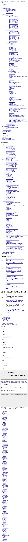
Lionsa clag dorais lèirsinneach (15, 58)
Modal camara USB (10, 30)
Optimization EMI (13, 93)
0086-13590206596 (10, 323)
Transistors (11, 78)
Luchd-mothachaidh (13, 100)
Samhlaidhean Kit (12, 122)
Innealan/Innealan (12, 104)
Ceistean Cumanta (7, 130)
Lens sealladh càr (12, 49)
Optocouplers (11, 88)
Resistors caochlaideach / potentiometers (17, 115)
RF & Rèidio (11, 96)
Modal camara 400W (13, 22)
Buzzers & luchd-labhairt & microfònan (17, 108)
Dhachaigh (5, 7)
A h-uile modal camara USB (15, 31)
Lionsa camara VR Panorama (15, 61)
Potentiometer (12, 114)
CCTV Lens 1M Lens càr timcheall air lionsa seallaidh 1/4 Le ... (15, 311)
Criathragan (11, 92)
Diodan (10, 77)
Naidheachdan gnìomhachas (12, 128)
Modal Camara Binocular (14, 39)
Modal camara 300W (13, 21)
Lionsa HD (11, 69)
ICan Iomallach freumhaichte (15, 86)
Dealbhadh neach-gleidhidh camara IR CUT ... (13, 271)
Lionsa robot (11, 63)
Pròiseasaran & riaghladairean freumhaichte (18, 76)
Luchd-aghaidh (12, 74)
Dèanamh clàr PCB (10, 124)
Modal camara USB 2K (14, 36)
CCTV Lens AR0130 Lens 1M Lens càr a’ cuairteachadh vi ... (14, 300)
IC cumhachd (11, 80)
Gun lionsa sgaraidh (13, 66)
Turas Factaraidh (9, 13)
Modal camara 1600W (13, 27)
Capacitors (11, 75)
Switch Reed (11, 113)
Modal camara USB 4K (14, 37)
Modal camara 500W (13, 24)
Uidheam (8, 11)
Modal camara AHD (13, 41)
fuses (10, 81)
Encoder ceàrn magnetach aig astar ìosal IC (18, 117)
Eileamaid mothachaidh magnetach (16, 116)
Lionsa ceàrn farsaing (13, 67)
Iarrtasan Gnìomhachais (11, 10)
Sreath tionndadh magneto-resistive (16, 120)
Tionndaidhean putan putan (14, 82)
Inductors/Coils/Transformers (15, 99)
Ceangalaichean (12, 97)
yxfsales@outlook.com (8, 357)
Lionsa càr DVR (12, 48)
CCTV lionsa (11, 46)
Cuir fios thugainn (7, 131)
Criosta (10, 87)
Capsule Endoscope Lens (14, 60)
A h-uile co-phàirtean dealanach (15, 72)
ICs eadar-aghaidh (13, 85)
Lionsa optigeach (9, 43)
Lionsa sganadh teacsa (13, 54)
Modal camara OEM (13, 28)
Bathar (4, 14)
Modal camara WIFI (13, 42)
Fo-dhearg (11, 91)
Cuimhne (11, 98)
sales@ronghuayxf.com (12, 324)
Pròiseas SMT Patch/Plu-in (12, 125)
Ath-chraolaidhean (13, 83)
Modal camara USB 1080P (14, 35)
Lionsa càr (11, 47)
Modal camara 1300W (13, 26)
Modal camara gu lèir (13, 16)
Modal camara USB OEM (14, 38)
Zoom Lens (11, 65)
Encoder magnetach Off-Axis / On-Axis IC (18, 121)
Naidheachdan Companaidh (12, 127)
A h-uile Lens (12, 44)
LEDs (10, 89)
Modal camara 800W (13, 25)
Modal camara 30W (13, 17)
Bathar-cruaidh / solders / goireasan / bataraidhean (16, 235)
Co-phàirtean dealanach (11, 71)
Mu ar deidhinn (6, 8)
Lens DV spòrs (12, 56)
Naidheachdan (6, 126)
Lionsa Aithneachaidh (13, 59)
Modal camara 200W (13, 20)
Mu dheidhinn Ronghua (11, 9)
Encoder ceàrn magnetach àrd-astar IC (17, 119)
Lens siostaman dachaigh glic (15, 55)
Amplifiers (11, 94)
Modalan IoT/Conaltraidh (14, 109)
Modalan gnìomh (12, 110)
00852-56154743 (7, 337)
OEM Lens (11, 70)
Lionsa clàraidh (12, 64)
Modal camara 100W (13, 19)
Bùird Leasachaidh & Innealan (15, 111)
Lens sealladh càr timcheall (14, 50)
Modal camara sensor (10, 15)
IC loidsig (11, 103)
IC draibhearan (12, 102)
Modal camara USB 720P (14, 33)
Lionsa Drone (12, 53)
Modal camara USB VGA (14, 32)
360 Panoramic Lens (13, 52)
